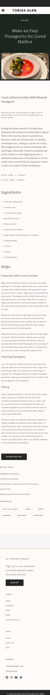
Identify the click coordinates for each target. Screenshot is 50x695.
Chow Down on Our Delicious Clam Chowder (19, 484)
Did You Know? (10, 509)
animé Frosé (5, 489)
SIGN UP (15, 583)
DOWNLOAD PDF (14, 457)
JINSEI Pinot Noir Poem (10, 474)
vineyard (9, 605)
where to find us (12, 619)
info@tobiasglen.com (15, 666)
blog (7, 610)
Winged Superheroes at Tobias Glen (15, 494)
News (28, 509)
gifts (7, 647)
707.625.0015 (11, 671)
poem (40, 509)
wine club (10, 643)
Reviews (22, 515)
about (8, 601)
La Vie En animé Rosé (9, 479)
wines (8, 638)
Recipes (25, 20)
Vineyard (38, 515)
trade (8, 615)
